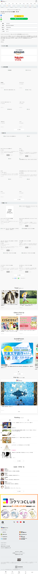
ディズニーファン (3, 544)
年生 (27, 3)
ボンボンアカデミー (4, 542)
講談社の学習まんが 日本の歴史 (5, 546)
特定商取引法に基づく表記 (19, 554)
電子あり (8, 250)
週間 (10, 420)
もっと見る (19, 460)
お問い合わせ (17, 551)
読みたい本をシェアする (19, 18)
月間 (28, 420)
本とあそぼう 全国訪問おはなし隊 (6, 547)
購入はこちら (19, 16)
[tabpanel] (19, 396)
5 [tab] (20, 411)
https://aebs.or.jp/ (3, 563)
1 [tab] (17, 411)
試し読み (11, 250)
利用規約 (21, 551)
